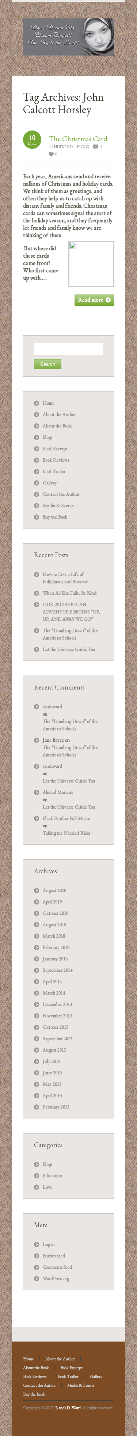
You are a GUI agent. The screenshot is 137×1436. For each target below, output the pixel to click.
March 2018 (54, 936)
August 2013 (54, 1050)
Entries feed (54, 1256)
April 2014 (52, 981)
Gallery (50, 483)
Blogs (83, 146)
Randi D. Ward (68, 1408)
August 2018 (54, 924)
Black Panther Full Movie (66, 818)
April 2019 (52, 902)
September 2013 (57, 1038)
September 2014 (57, 970)
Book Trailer (54, 471)
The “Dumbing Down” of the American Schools (70, 725)
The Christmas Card (78, 138)
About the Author (59, 414)
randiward (61, 146)
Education (52, 1175)
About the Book (57, 426)
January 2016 (55, 959)
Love (47, 1187)
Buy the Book (55, 517)
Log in (49, 1244)
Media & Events (58, 505)
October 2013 (55, 1027)
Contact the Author (61, 494)
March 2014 (54, 993)
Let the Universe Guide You (69, 649)
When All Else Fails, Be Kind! (70, 593)
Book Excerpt (55, 448)
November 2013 (57, 1016)
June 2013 (52, 1073)
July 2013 (51, 1061)
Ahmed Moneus (58, 792)
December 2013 (57, 1004)
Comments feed (57, 1267)
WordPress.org (56, 1278)
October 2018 (55, 913)
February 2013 (56, 1107)
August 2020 (54, 890)
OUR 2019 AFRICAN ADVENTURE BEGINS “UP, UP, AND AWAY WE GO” (71, 611)
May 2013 (52, 1084)
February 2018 (56, 947)
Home (48, 403)
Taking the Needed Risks (66, 833)
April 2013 (52, 1095)
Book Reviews (56, 460)
